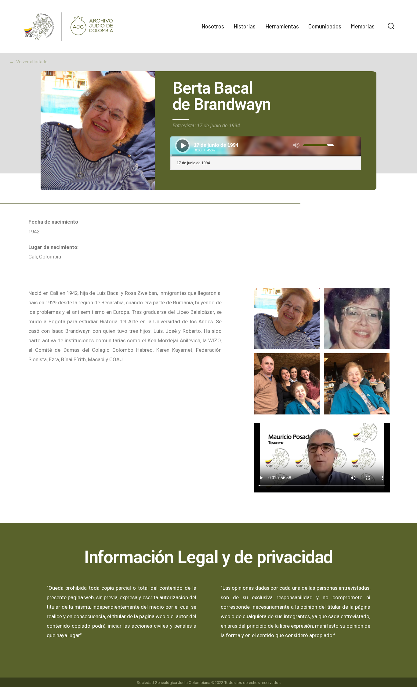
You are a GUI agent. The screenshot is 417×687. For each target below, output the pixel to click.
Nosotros (212, 26)
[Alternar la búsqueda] (391, 26)
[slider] (318, 145)
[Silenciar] (296, 145)
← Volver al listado (28, 62)
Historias (245, 26)
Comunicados (324, 26)
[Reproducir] (183, 146)
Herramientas (282, 26)
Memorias (363, 26)
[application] (265, 146)
